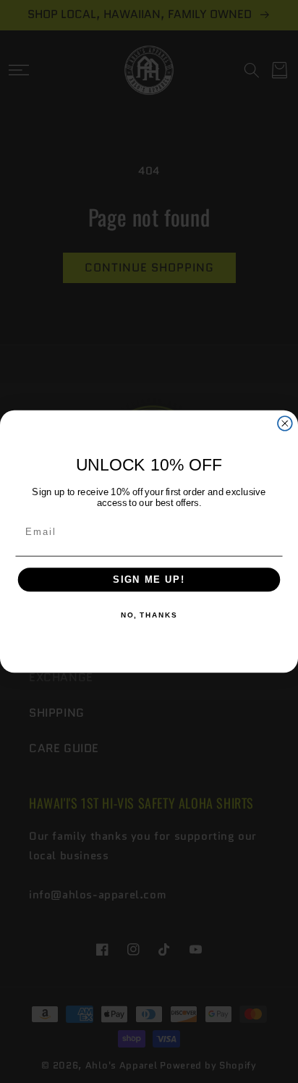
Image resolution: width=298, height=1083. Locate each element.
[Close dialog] (285, 423)
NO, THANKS (149, 616)
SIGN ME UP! (149, 580)
